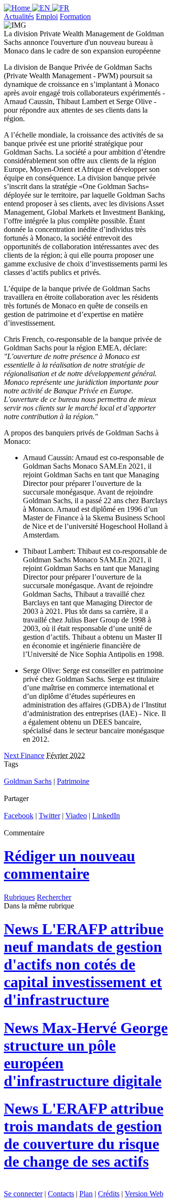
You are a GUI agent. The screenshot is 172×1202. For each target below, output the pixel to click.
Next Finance (24, 755)
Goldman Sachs (28, 781)
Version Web (144, 1194)
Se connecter (23, 1194)
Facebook (18, 816)
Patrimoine (73, 781)
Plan (86, 1194)
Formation (75, 16)
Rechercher (54, 897)
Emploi (47, 16)
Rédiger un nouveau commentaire (69, 864)
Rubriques (19, 897)
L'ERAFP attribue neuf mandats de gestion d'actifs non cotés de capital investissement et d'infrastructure (83, 964)
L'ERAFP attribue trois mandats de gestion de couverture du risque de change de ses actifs (83, 1135)
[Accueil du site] (18, 8)
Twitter (49, 816)
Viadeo (76, 816)
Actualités (19, 16)
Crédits (108, 1194)
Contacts (61, 1194)
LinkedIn (106, 816)
